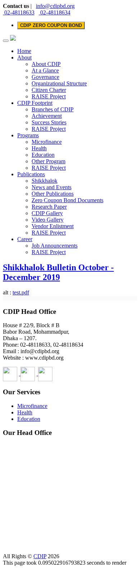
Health (39, 148)
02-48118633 (18, 12)
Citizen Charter (49, 90)
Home (24, 51)
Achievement (47, 116)
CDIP (39, 556)
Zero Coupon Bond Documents (67, 200)
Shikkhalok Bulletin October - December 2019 (58, 272)
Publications (31, 174)
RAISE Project (49, 96)
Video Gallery (48, 220)
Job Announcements (55, 246)
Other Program (48, 161)
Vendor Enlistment (53, 226)
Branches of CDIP (53, 109)
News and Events (51, 187)
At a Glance (45, 70)
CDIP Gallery (47, 213)
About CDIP (46, 64)
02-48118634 (54, 12)
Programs (28, 135)
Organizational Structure (59, 83)
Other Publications (53, 194)
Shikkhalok (44, 181)
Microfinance (47, 142)
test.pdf (21, 292)
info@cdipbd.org (55, 6)
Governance (45, 77)
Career (24, 239)
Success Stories (49, 122)
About (24, 57)
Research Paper (49, 207)
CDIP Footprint (34, 103)
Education (43, 155)
